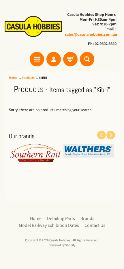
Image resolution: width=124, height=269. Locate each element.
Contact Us (94, 225)
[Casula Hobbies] (33, 27)
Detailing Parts (61, 218)
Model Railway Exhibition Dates (49, 225)
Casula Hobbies (60, 240)
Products (28, 77)
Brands (87, 218)
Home (13, 77)
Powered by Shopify (62, 245)
